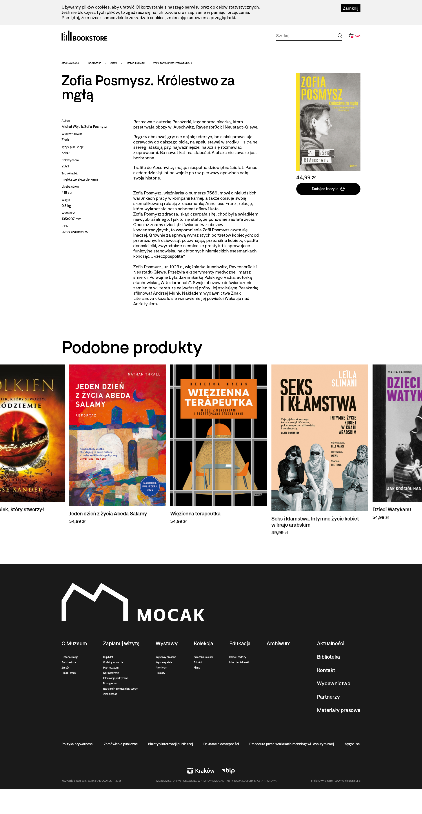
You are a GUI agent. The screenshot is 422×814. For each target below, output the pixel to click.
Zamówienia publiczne (121, 744)
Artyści (198, 662)
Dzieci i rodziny (237, 657)
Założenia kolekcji (203, 657)
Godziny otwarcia (113, 662)
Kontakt (326, 670)
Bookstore (94, 63)
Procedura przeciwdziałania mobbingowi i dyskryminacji (292, 744)
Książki (113, 63)
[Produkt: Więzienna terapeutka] (211, 444)
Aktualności (330, 643)
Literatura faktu (135, 63)
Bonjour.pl (354, 780)
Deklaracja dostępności (221, 744)
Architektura (69, 662)
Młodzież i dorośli (239, 662)
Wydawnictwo (333, 683)
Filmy (197, 667)
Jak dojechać (110, 694)
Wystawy (167, 643)
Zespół (65, 667)
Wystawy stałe (164, 662)
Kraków (201, 770)
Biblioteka (328, 657)
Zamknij (350, 8)
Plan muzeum (111, 667)
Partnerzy (328, 697)
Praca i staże (69, 672)
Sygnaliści (352, 744)
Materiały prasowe (338, 710)
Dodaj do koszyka (325, 189)
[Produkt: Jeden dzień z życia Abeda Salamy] (110, 444)
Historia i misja (70, 657)
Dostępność (110, 683)
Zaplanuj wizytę (121, 643)
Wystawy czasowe (166, 657)
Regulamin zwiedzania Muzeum (120, 688)
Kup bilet (108, 657)
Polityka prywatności (77, 744)
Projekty (160, 672)
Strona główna (71, 63)
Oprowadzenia (111, 672)
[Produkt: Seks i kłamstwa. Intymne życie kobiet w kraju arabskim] (312, 449)
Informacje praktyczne (115, 678)
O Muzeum (74, 643)
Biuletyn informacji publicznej (170, 744)
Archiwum (161, 667)
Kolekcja (203, 643)
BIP (228, 770)
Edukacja (240, 643)
